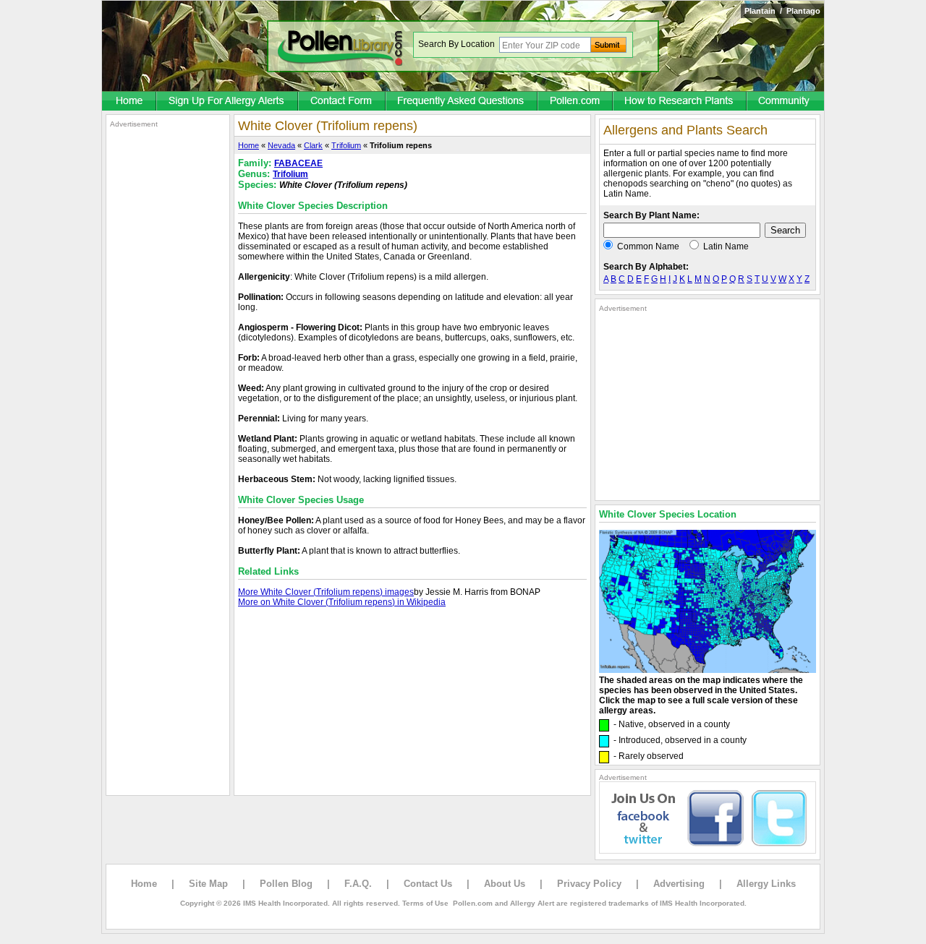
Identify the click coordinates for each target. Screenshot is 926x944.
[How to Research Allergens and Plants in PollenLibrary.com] (680, 102)
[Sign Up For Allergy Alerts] (228, 102)
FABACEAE (298, 163)
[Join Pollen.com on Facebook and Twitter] (707, 851)
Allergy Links (766, 883)
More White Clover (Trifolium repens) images (326, 592)
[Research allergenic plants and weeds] (129, 102)
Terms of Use (425, 903)
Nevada (281, 145)
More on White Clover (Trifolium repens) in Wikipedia (342, 602)
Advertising (679, 883)
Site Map (208, 883)
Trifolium (346, 145)
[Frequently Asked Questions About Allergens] (462, 102)
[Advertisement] (168, 345)
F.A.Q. (358, 883)
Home (248, 145)
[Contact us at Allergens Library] (342, 102)
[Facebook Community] (785, 102)
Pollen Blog (286, 883)
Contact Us (428, 883)
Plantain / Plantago (782, 11)
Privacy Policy (589, 883)
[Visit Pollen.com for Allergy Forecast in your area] (575, 102)
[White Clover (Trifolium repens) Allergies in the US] (707, 670)
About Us (504, 883)
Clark (313, 145)
